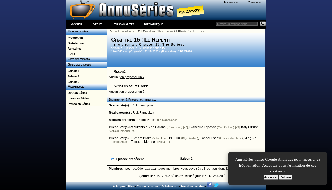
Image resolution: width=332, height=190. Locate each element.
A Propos (119, 186)
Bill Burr (174, 138)
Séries (97, 24)
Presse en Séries (78, 103)
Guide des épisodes (78, 64)
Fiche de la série (77, 31)
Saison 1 (72, 70)
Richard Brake (141, 138)
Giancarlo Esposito (202, 127)
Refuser (285, 177)
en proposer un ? (132, 77)
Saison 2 (72, 76)
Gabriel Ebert (209, 138)
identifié (223, 169)
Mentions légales (192, 186)
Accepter (271, 177)
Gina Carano (157, 127)
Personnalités (123, 24)
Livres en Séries (77, 98)
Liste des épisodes (78, 59)
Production (74, 37)
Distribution (75, 43)
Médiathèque (153, 24)
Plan (131, 186)
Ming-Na (250, 138)
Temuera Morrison (144, 142)
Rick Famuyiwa (142, 105)
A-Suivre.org (169, 186)
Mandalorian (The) (153, 31)
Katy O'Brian (250, 127)
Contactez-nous (148, 186)
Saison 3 (72, 81)
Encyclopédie (128, 31)
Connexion (254, 2)
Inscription (231, 2)
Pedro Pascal (146, 120)
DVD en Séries (76, 92)
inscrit (208, 169)
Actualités (73, 48)
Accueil (77, 24)
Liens (70, 54)
